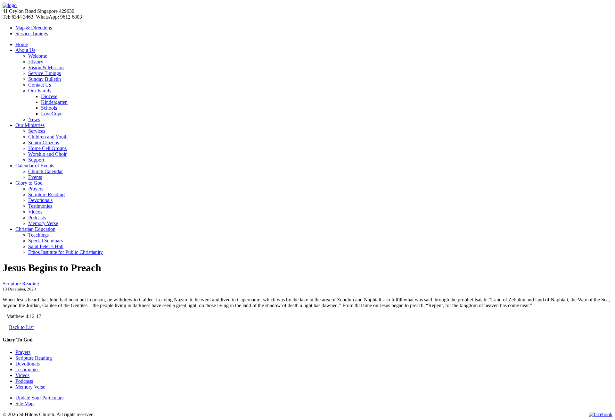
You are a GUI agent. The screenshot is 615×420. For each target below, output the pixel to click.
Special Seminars (45, 240)
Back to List (21, 327)
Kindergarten (54, 102)
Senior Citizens (43, 142)
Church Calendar (45, 171)
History (35, 61)
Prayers (35, 188)
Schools (49, 108)
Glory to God (29, 183)
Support (36, 160)
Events (35, 177)
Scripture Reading (46, 194)
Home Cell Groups (47, 148)
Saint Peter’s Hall (45, 246)
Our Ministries (30, 125)
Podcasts (37, 217)
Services (36, 131)
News (34, 119)
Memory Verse (43, 223)
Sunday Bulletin (44, 79)
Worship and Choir (47, 154)
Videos (35, 211)
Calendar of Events (34, 165)
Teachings (38, 235)
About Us (25, 50)
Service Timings (44, 73)
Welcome (37, 56)
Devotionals (40, 200)
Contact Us (39, 85)
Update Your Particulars (39, 397)
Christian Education (35, 229)
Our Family (40, 90)
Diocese (49, 96)
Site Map (24, 403)
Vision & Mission (46, 67)
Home (21, 44)
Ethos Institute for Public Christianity (65, 252)
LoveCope (51, 113)
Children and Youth (48, 136)
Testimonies (40, 206)
